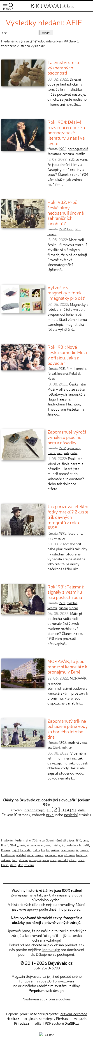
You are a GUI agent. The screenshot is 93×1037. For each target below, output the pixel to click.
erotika (80, 153)
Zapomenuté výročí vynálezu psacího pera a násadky (66, 436)
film (78, 229)
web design (46, 990)
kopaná (62, 373)
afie (28, 840)
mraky (52, 538)
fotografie (75, 533)
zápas (70, 840)
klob (20, 865)
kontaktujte (51, 949)
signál (73, 607)
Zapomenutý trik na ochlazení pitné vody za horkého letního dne (67, 729)
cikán (72, 860)
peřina (55, 850)
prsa (85, 840)
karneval (50, 855)
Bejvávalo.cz (60, 963)
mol (47, 845)
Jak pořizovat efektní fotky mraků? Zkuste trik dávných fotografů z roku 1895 (67, 517)
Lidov (36, 850)
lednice (66, 747)
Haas (51, 378)
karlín (5, 865)
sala (60, 855)
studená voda (77, 742)
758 (34, 840)
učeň (81, 860)
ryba (42, 840)
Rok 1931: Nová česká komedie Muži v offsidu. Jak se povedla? (67, 354)
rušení (63, 607)
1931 (62, 368)
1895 (62, 533)
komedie (80, 368)
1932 (62, 229)
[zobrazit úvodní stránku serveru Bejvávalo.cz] (52, 8)
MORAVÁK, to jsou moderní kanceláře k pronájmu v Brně (67, 666)
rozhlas (72, 603)
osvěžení (53, 747)
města (56, 845)
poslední (71, 814)
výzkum (69, 855)
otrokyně (35, 860)
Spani (49, 840)
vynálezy (73, 448)
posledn (71, 845)
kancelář (25, 850)
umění (51, 234)
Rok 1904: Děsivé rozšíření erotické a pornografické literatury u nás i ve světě (66, 132)
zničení (29, 865)
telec (64, 850)
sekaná (6, 860)
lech (14, 860)
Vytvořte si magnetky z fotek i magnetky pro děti (66, 292)
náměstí (60, 840)
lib (62, 845)
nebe (61, 538)
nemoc (84, 850)
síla (79, 845)
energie (73, 850)
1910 (78, 840)
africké (23, 860)
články (14, 845)
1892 (62, 742)
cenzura (68, 153)
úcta (30, 855)
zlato (13, 865)
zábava (31, 845)
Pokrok (5, 850)
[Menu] (8, 6)
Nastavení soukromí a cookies (47, 998)
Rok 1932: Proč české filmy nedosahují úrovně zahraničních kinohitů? (65, 212)
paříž (86, 845)
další (82, 809)
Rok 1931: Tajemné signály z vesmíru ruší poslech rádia (65, 591)
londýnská (8, 855)
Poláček (75, 373)
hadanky (81, 855)
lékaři (4, 845)
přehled (21, 855)
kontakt (63, 860)
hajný (15, 850)
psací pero (54, 453)
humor (39, 855)
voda (45, 860)
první (50, 814)
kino (70, 229)
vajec (40, 845)
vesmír (52, 607)
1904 (62, 148)
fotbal (51, 373)
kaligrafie (70, 453)
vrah (53, 860)
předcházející (34, 809)
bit (48, 850)
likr (43, 850)
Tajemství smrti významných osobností (63, 67)
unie (22, 845)
